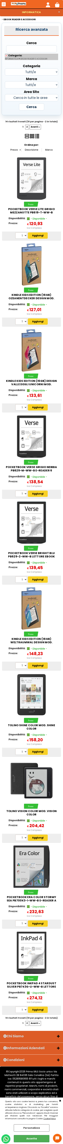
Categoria (31, 66)
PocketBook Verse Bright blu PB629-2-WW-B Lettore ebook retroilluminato (31, 556)
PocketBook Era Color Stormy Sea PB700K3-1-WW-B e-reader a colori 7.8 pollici (31, 900)
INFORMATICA (31, 12)
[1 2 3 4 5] (21, 322)
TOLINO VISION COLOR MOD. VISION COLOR (31, 812)
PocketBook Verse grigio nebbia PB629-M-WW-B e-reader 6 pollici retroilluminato (31, 470)
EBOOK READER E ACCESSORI (33, 59)
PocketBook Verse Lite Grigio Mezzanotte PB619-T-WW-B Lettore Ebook (31, 212)
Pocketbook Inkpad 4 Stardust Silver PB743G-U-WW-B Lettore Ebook (31, 986)
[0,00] (57, 4)
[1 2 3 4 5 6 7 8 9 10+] (21, 236)
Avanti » (35, 127)
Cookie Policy (49, 1118)
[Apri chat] (57, 1138)
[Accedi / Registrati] (48, 4)
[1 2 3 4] (21, 666)
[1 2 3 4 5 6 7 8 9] (21, 407)
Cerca (31, 43)
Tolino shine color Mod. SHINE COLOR (31, 727)
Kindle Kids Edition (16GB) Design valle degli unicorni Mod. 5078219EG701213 (31, 384)
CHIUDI (60, 1101)
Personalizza (31, 1128)
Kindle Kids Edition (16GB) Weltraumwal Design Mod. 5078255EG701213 (31, 642)
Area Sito (31, 92)
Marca (31, 79)
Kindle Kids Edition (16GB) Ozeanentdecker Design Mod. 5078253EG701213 (31, 298)
